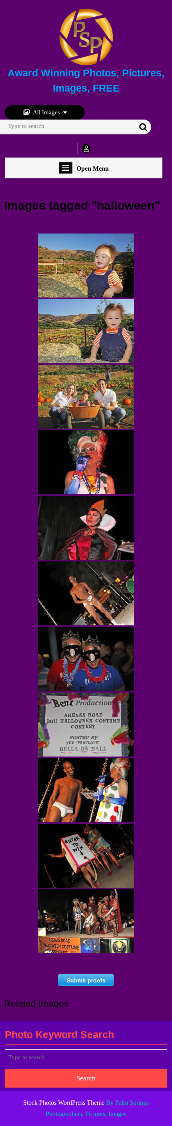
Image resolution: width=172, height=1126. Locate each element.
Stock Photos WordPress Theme (63, 1102)
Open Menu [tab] (92, 169)
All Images (46, 112)
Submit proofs (86, 980)
